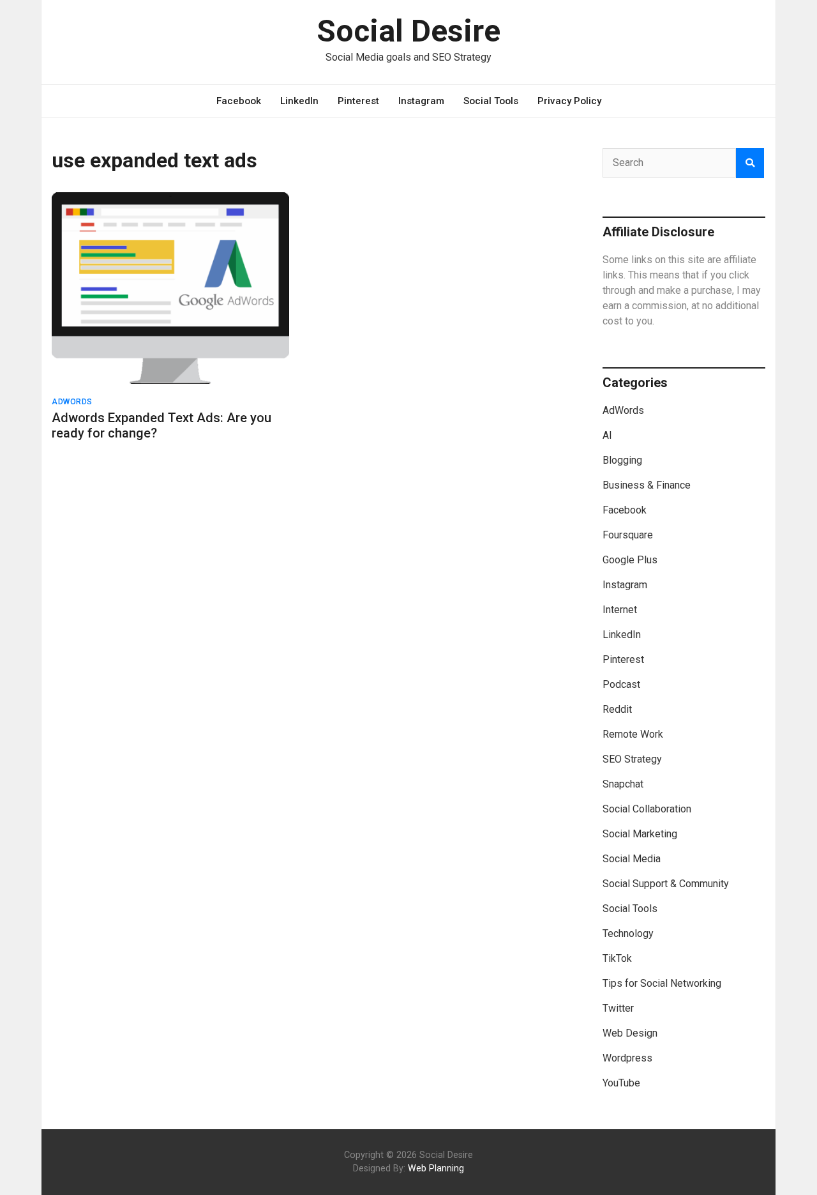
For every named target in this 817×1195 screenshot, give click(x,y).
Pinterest (358, 101)
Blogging (622, 460)
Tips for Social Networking (662, 983)
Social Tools (490, 101)
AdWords (72, 401)
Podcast (621, 684)
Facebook (238, 101)
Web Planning (436, 1168)
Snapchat (623, 784)
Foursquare (628, 535)
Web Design (630, 1033)
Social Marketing (640, 834)
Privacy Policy (569, 101)
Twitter (618, 1008)
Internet (620, 610)
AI (607, 435)
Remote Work (633, 734)
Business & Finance (647, 485)
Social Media (632, 859)
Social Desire (408, 31)
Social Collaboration (647, 809)
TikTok (617, 958)
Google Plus (630, 560)
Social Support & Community (666, 884)
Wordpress (627, 1058)
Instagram (421, 101)
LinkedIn (299, 101)
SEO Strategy (632, 759)
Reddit (617, 709)
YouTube (621, 1083)
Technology (628, 933)
